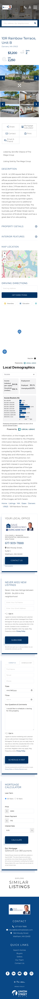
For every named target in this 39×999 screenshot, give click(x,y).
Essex (24, 503)
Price (7, 807)
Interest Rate (10, 826)
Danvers (31, 503)
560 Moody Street (21, 935)
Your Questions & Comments (16, 704)
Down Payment (11, 816)
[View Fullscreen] (4, 261)
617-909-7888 (25, 7)
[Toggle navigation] (35, 7)
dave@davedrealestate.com (21, 930)
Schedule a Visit (27, 663)
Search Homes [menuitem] (19, 950)
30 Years (10, 799)
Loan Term (9, 793)
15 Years (20, 799)
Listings (12, 503)
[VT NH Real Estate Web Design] (19, 993)
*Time (7, 695)
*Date (7, 686)
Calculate (16, 840)
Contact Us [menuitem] (19, 963)
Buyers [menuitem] (19, 953)
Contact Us (17, 561)
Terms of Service (19, 769)
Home (4, 503)
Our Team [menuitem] (19, 960)
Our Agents (9, 566)
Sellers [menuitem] (19, 957)
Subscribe (16, 640)
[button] (35, 23)
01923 (5, 507)
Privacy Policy (20, 631)
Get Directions (19, 295)
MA (18, 503)
